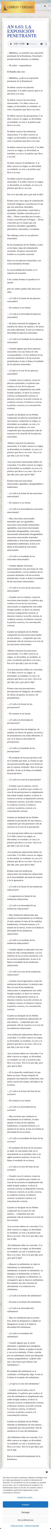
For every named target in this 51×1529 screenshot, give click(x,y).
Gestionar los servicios (24, 1497)
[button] (46, 1472)
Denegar (25, 1512)
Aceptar (25, 1504)
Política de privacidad (32, 1526)
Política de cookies (17, 1526)
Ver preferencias (25, 1520)
